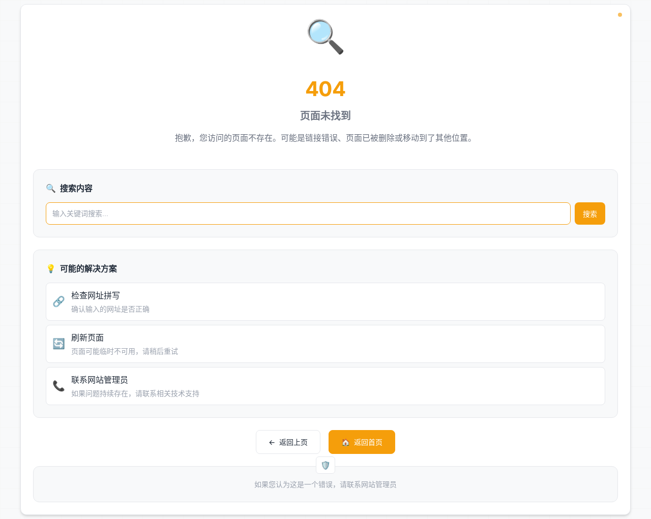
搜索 (590, 214)
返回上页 (288, 442)
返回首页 (361, 442)
